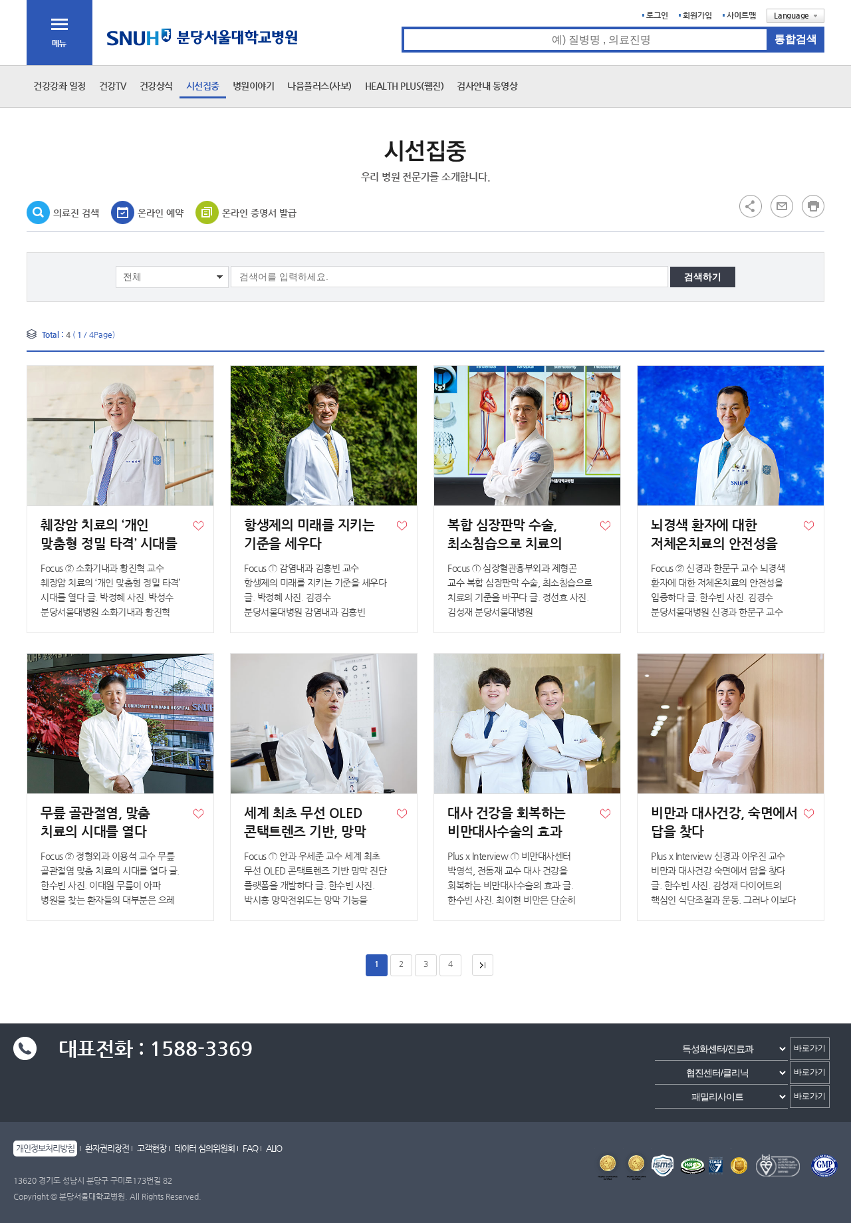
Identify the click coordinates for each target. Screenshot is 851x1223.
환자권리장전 (107, 1148)
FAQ (250, 1148)
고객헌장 (151, 1148)
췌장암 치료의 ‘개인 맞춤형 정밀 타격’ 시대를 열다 (109, 543)
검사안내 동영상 (487, 85)
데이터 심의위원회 (204, 1148)
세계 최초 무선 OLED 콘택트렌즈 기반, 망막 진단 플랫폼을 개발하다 (309, 831)
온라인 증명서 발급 (259, 212)
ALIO (274, 1148)
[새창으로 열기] (782, 205)
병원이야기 (254, 85)
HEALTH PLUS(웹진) (404, 85)
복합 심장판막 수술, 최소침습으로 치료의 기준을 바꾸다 (504, 543)
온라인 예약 (160, 212)
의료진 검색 (76, 212)
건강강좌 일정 (59, 85)
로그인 (657, 15)
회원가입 (697, 15)
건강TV (112, 85)
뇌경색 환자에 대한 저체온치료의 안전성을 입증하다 (714, 543)
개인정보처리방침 (45, 1148)
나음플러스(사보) (319, 85)
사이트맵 (741, 15)
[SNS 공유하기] (750, 205)
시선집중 (202, 85)
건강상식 (156, 85)
